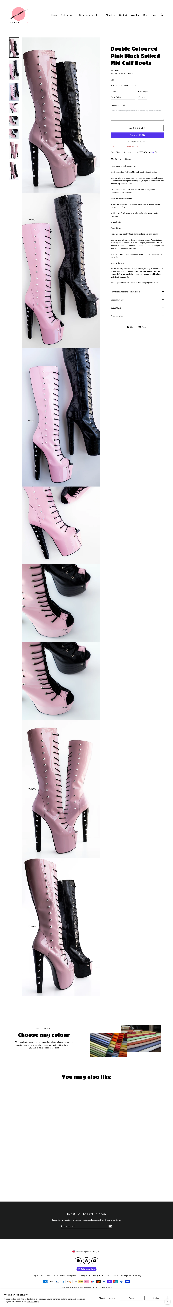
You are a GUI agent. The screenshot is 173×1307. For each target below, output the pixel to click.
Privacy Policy (98, 1276)
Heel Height (143, 91)
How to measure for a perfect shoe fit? (126, 292)
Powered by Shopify (106, 1287)
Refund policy (126, 1276)
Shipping (114, 73)
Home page (137, 1276)
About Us (110, 15)
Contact (123, 15)
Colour (113, 91)
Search (47, 1276)
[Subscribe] (110, 1226)
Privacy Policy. (33, 1301)
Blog (145, 15)
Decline (156, 1298)
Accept (131, 1298)
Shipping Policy (117, 300)
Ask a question (117, 316)
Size (112, 80)
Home (54, 15)
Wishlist (135, 15)
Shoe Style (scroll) (89, 15)
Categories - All (37, 1276)
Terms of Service (112, 1276)
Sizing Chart (116, 308)
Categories (67, 15)
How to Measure (59, 1276)
